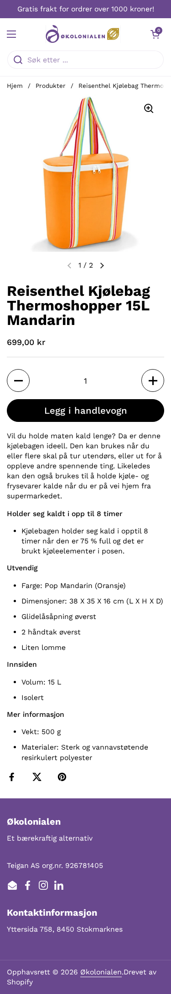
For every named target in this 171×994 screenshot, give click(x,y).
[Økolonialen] (83, 34)
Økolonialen (101, 972)
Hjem (15, 85)
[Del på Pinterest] (64, 777)
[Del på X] (39, 777)
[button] (155, 34)
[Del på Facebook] (14, 777)
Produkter (51, 85)
